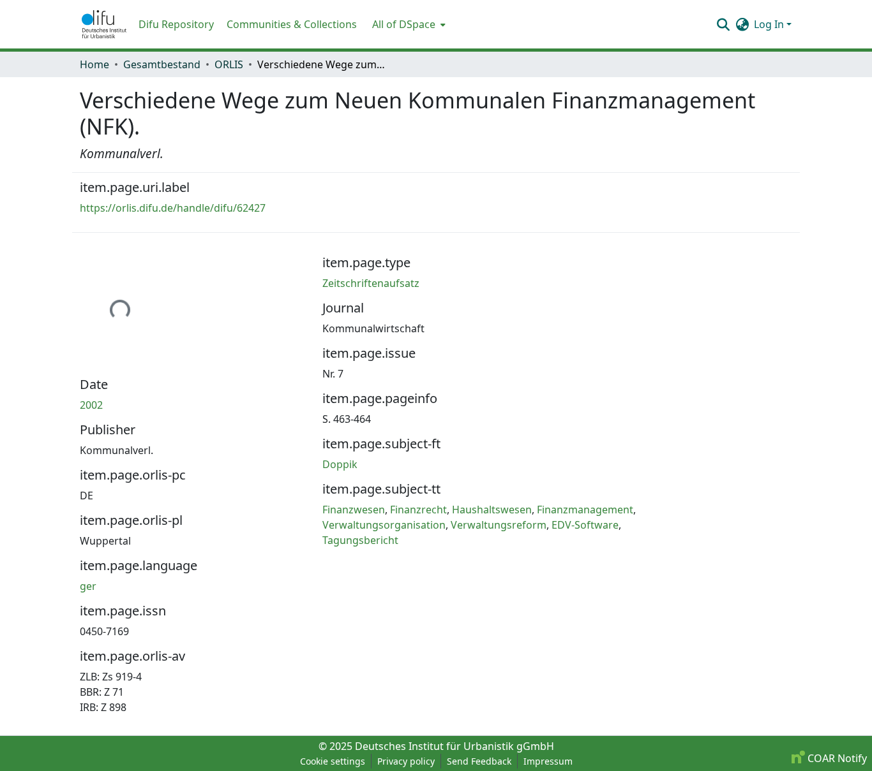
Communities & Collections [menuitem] (292, 24)
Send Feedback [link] (479, 761)
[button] (104, 24)
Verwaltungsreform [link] (498, 525)
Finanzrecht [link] (418, 510)
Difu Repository (176, 24)
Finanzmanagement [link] (585, 510)
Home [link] (94, 64)
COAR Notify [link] (836, 758)
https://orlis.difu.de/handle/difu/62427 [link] (173, 208)
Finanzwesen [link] (353, 510)
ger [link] (88, 586)
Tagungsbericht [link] (360, 540)
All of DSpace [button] (403, 24)
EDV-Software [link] (585, 525)
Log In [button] (770, 24)
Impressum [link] (548, 761)
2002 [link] (91, 405)
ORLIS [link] (228, 64)
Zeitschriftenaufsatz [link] (370, 283)
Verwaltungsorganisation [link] (384, 525)
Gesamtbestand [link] (161, 64)
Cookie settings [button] (332, 761)
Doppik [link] (339, 464)
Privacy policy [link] (406, 761)
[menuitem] (408, 24)
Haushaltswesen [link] (492, 510)
